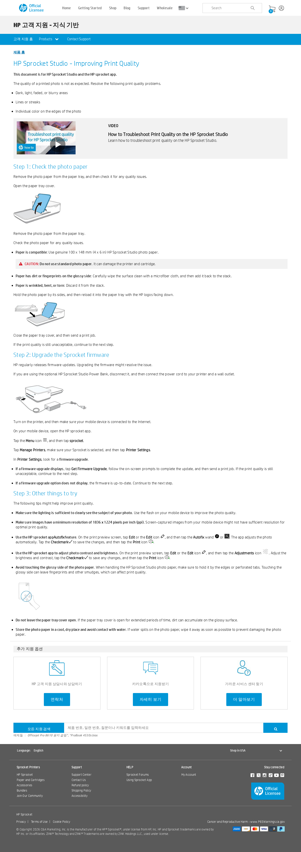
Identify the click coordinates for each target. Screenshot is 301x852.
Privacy (21, 822)
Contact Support (79, 39)
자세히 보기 (151, 699)
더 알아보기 (244, 699)
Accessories (24, 785)
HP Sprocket (25, 775)
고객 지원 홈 (23, 39)
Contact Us (79, 780)
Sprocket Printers (28, 767)
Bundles (22, 790)
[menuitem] (23, 39)
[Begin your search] (252, 8)
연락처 (57, 699)
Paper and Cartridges (31, 780)
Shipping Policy (81, 790)
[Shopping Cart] (272, 9)
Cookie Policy (61, 822)
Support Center (81, 775)
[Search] (275, 728)
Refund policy (80, 785)
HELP (129, 767)
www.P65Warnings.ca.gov (267, 822)
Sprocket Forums (137, 775)
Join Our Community (30, 796)
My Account (188, 775)
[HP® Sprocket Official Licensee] (31, 8)
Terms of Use (39, 822)
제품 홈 (19, 52)
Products (46, 39)
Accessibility (80, 796)
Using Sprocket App (139, 780)
